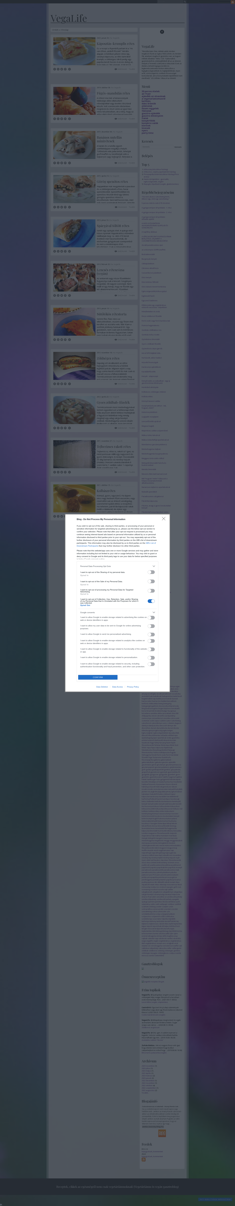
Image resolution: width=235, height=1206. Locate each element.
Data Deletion (102, 687)
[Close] (164, 519)
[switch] (151, 572)
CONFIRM (98, 677)
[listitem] (117, 566)
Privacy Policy (133, 687)
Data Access (117, 687)
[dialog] (117, 603)
